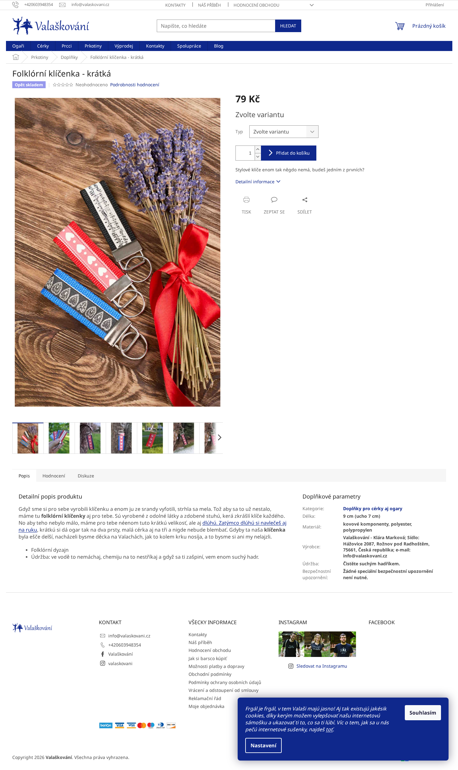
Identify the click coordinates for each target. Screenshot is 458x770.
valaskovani (120, 663)
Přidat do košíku (293, 153)
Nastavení (263, 745)
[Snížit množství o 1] (258, 156)
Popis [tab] (24, 476)
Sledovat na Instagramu (322, 666)
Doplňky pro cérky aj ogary (372, 508)
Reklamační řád (205, 698)
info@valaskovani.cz (129, 636)
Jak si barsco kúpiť (208, 658)
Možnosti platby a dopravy (216, 666)
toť (329, 729)
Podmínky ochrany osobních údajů (225, 682)
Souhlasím (423, 712)
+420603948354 (124, 645)
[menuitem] (18, 46)
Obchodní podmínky (210, 674)
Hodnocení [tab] (53, 476)
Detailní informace (254, 182)
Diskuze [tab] (86, 476)
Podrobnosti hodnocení (134, 85)
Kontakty (175, 5)
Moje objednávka (206, 706)
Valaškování (120, 654)
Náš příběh (209, 5)
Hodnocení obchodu (257, 5)
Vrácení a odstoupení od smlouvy (223, 690)
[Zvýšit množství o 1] (258, 149)
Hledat (288, 26)
